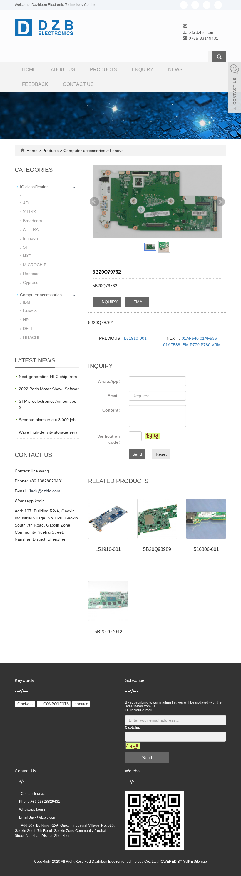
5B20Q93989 (157, 549)
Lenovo (116, 150)
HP (26, 319)
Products (103, 69)
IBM (26, 302)
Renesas (31, 273)
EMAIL (139, 301)
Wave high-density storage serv (48, 432)
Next (220, 201)
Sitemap (200, 862)
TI (25, 194)
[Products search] (219, 57)
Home (29, 69)
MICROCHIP (34, 264)
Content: (111, 410)
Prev (94, 201)
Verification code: (108, 439)
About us (63, 69)
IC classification (34, 186)
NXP (27, 256)
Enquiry (142, 69)
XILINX (29, 211)
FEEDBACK (35, 84)
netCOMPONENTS (54, 704)
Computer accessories (84, 150)
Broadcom (32, 220)
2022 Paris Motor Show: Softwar (49, 389)
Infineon (30, 238)
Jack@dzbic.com (199, 32)
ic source (81, 704)
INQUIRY (108, 301)
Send (137, 454)
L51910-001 (135, 338)
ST (25, 247)
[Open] (234, 88)
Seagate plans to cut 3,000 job (47, 419)
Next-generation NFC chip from (48, 376)
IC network (25, 704)
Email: (114, 395)
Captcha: (132, 727)
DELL (28, 328)
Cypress (30, 282)
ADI (26, 203)
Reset (161, 454)
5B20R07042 (108, 631)
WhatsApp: (109, 381)
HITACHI (31, 337)
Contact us (78, 84)
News (175, 69)
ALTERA (31, 229)
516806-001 (206, 549)
